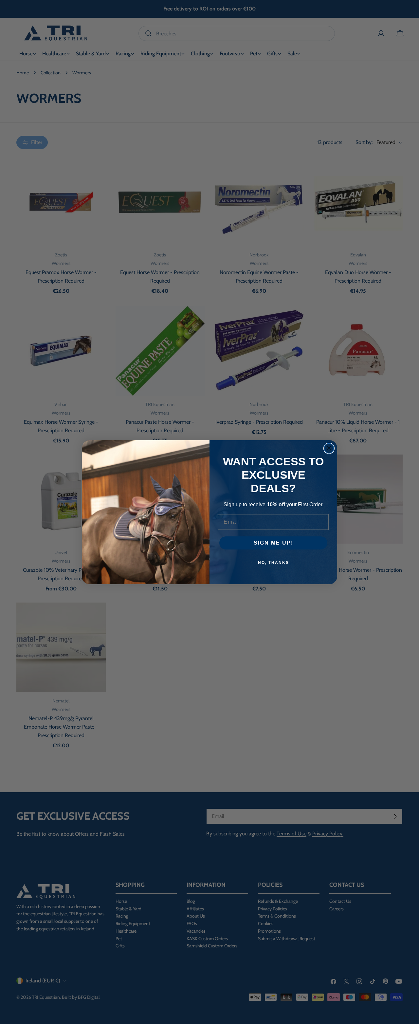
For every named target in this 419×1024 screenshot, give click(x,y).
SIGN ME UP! (273, 543)
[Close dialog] (329, 448)
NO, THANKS (273, 562)
